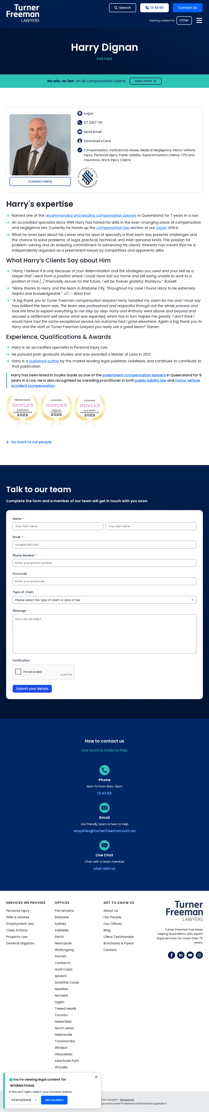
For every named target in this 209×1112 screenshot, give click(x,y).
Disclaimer (127, 1099)
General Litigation (20, 943)
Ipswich (61, 976)
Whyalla (61, 1067)
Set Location (54, 1100)
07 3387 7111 (93, 122)
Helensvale (63, 1034)
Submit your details (32, 688)
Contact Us (187, 7)
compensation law (112, 227)
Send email (92, 131)
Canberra (62, 963)
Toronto (61, 1015)
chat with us (104, 868)
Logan (161, 227)
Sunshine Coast (67, 982)
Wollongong (64, 949)
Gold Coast (64, 969)
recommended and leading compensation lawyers (91, 215)
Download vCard (97, 141)
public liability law (150, 380)
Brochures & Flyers (118, 943)
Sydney (60, 923)
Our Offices (112, 923)
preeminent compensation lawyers (134, 375)
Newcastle (63, 943)
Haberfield (63, 1021)
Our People (112, 917)
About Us (110, 910)
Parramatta (64, 910)
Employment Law (20, 923)
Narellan (61, 989)
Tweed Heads (65, 1008)
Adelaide (62, 930)
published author (44, 361)
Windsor (61, 1047)
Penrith (60, 956)
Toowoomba (65, 1041)
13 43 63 (104, 793)
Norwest (61, 995)
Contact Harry (40, 181)
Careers (110, 949)
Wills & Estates (17, 917)
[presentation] (44, 672)
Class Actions (17, 930)
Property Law (17, 936)
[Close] (96, 1077)
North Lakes (64, 1028)
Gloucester (64, 1054)
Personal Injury (18, 910)
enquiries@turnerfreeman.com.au (105, 830)
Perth (59, 936)
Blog (106, 930)
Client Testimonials (118, 936)
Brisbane (62, 917)
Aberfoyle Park (67, 1060)
